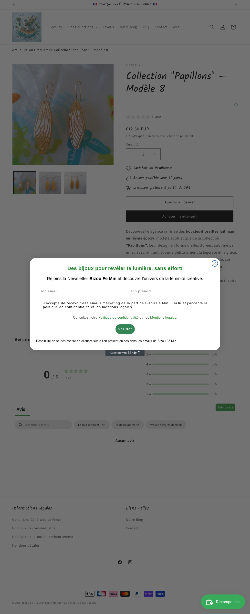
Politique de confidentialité (118, 317)
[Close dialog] (215, 263)
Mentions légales (163, 317)
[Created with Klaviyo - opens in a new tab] (125, 353)
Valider (125, 329)
